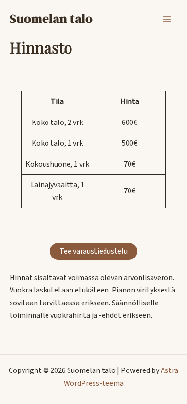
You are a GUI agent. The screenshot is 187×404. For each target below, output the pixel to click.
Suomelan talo (51, 18)
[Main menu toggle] (166, 19)
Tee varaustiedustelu (93, 251)
